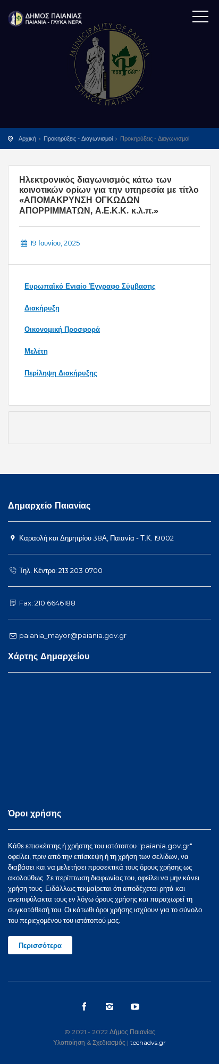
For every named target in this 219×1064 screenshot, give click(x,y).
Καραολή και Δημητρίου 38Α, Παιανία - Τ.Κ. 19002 (96, 538)
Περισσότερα (40, 945)
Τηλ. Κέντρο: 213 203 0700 (60, 570)
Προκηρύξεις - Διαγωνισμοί (78, 138)
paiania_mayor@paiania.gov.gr (72, 635)
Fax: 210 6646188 (46, 603)
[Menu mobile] (200, 19)
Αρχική (27, 138)
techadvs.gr (148, 1042)
